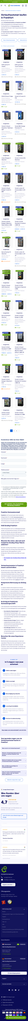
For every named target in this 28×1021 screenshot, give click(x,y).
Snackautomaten (16, 26)
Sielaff (11, 31)
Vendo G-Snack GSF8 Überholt (6, 286)
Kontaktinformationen (7, 1010)
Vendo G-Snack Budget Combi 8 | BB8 (6, 189)
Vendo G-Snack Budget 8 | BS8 (19, 316)
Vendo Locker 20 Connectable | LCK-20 (20, 189)
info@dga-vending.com (9, 879)
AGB (17, 1009)
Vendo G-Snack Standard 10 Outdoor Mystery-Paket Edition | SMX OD (20, 349)
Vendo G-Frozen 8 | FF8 (20, 97)
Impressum (23, 1010)
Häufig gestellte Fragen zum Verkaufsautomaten (13, 914)
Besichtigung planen (15, 973)
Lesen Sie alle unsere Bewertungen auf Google (13, 816)
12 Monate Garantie (7, 999)
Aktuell (3, 911)
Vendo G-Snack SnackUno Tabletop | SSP (7, 127)
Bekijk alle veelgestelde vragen (14, 779)
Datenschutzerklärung (10, 1009)
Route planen (7, 953)
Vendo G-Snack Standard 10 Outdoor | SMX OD (20, 381)
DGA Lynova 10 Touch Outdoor (19, 65)
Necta (16, 31)
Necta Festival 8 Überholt (6, 316)
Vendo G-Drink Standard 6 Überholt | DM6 (20, 287)
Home (2, 10)
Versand (21, 1009)
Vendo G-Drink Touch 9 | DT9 (6, 413)
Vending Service (6, 919)
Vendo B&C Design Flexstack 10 (20, 126)
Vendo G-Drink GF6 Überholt (20, 158)
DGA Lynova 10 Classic (6, 65)
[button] (26, 5)
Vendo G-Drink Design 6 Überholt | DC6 (7, 381)
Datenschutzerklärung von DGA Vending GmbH (13, 929)
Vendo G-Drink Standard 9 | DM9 (6, 347)
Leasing (17, 579)
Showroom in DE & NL (7, 1005)
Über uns (4, 921)
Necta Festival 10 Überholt (6, 252)
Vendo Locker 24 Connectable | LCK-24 (20, 253)
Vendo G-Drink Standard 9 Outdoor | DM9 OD (20, 223)
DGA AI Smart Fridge (7, 96)
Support (4, 916)
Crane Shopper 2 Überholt (6, 158)
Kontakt (4, 926)
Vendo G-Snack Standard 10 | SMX (20, 413)
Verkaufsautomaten (18, 517)
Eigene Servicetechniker (8, 1002)
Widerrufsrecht (16, 1010)
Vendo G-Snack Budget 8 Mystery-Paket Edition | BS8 (7, 223)
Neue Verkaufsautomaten (9, 40)
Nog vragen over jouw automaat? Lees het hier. (14, 730)
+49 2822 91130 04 (8, 877)
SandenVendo (6, 31)
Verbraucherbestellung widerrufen (10, 932)
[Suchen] (5, 5)
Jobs (3, 924)
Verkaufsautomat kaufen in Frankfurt (13, 10)
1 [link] (11, 430)
